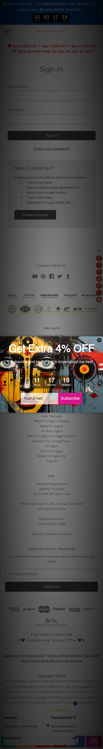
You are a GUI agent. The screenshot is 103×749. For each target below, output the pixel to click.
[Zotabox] (100, 408)
